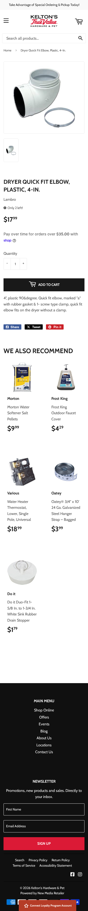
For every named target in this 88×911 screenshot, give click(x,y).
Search (19, 860)
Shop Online (44, 710)
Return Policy (61, 860)
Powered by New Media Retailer (42, 893)
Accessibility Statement (55, 865)
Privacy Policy (38, 860)
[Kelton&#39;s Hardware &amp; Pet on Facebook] (72, 875)
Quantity (10, 253)
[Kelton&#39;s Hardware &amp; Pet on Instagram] (80, 875)
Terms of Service (24, 865)
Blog (44, 731)
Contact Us (44, 752)
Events (44, 724)
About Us (44, 738)
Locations (44, 745)
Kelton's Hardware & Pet (48, 888)
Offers (44, 717)
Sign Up (44, 843)
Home (7, 50)
